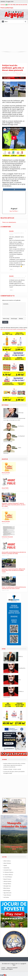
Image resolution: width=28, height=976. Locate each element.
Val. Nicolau (6, 897)
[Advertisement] (14, 38)
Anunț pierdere (6, 521)
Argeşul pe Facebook (12, 967)
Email (24, 74)
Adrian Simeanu (7, 863)
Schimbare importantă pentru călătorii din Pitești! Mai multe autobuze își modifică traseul (13, 570)
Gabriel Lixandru (7, 881)
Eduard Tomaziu (7, 879)
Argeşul (8, 72)
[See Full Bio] (18, 211)
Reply (11, 269)
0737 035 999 (11, 4)
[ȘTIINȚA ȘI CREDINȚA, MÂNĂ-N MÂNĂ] (10, 656)
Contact (3, 4)
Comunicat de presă (7, 537)
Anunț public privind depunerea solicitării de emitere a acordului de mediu (14, 552)
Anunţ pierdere (6, 472)
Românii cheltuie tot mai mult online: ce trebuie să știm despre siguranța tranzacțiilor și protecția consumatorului (14, 765)
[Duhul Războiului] (10, 447)
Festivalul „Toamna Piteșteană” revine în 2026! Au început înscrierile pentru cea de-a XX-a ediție (13, 505)
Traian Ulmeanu (7, 895)
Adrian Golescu (7, 861)
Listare (19, 74)
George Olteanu (7, 883)
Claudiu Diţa (6, 867)
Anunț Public (5, 488)
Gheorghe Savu (7, 886)
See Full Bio (13, 211)
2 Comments (5, 74)
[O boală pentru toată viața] (10, 668)
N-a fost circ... (21, 426)
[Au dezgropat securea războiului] (10, 436)
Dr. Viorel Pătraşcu (7, 876)
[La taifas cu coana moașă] (10, 691)
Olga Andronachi (7, 892)
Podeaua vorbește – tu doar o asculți (12, 769)
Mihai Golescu (6, 888)
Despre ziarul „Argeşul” (7, 969)
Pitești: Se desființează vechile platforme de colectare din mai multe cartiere (14, 587)
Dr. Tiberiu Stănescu (8, 874)
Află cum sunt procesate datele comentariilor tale (13, 329)
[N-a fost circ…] (10, 426)
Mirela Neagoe (6, 890)
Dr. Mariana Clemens (8, 872)
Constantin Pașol (7, 870)
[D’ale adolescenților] (10, 679)
